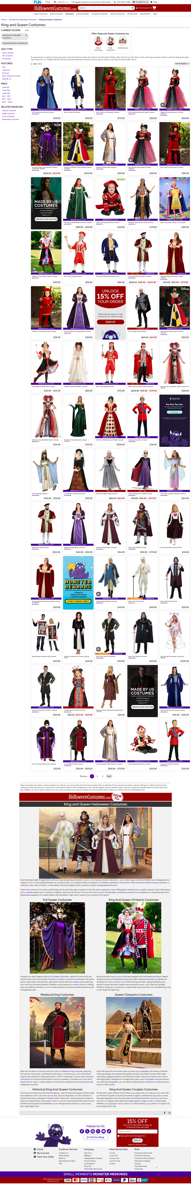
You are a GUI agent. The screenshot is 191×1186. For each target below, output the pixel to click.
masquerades (102, 885)
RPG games (121, 890)
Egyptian (110, 1077)
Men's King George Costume (105, 386)
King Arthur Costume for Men (137, 547)
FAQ (60, 1164)
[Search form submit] (132, 8)
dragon (144, 1101)
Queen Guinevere (142, 1098)
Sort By (181, 63)
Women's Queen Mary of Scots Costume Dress (76, 657)
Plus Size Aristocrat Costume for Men (107, 276)
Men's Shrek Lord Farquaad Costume (107, 112)
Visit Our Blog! (96, 1137)
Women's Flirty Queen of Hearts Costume (45, 276)
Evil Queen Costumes (59, 977)
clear (27, 30)
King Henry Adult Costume (40, 547)
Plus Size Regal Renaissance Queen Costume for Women (46, 602)
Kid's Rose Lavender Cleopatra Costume (173, 493)
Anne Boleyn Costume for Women (74, 493)
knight (130, 1101)
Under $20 (6, 93)
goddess (115, 1082)
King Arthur (126, 1098)
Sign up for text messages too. (132, 1136)
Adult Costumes (40, 14)
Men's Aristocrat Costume (72, 112)
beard (48, 1082)
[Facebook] (82, 1131)
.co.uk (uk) (113, 1156)
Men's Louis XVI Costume (136, 601)
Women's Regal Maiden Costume (74, 547)
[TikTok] (109, 1131)
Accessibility (89, 1164)
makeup (76, 982)
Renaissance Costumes (10, 119)
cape (113, 892)
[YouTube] (103, 1131)
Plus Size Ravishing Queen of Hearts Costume (139, 168)
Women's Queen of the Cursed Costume (140, 222)
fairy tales (74, 890)
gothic (144, 890)
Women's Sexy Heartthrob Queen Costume (45, 440)
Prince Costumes (8, 117)
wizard (158, 1101)
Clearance (6, 70)
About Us (88, 1153)
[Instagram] (98, 1131)
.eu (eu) (112, 1164)
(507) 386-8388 (123, 2)
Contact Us (140, 2)
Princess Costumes (9, 111)
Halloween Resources (93, 1169)
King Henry (69, 1096)
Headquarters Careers (93, 1158)
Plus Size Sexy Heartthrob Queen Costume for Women (174, 387)
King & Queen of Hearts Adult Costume (44, 656)
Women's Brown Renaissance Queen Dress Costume (109, 710)
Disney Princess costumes (156, 883)
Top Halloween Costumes (140, 1167)
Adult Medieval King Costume (73, 764)
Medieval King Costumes (72, 1071)
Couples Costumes (100, 14)
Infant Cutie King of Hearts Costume (139, 764)
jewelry (142, 1082)
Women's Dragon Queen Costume (106, 493)
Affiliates (87, 1156)
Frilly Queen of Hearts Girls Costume (43, 386)
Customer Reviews (142, 1156)
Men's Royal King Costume (168, 601)
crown (101, 892)
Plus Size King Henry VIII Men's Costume (44, 710)
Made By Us (6, 79)
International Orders (67, 1161)
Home (40, 1149)
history (116, 883)
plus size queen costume (151, 1079)
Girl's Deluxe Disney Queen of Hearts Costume (171, 332)
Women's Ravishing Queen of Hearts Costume (171, 113)
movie (76, 984)
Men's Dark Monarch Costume (137, 656)
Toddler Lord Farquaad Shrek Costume (44, 331)
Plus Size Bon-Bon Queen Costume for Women (172, 657)
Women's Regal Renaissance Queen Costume (171, 277)
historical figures (53, 1093)
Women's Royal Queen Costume (106, 547)
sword (23, 1082)
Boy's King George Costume (73, 276)
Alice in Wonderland (114, 979)
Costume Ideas (82, 14)
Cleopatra (145, 1071)
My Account (43, 1153)
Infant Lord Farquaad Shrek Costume (107, 222)
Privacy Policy (90, 1161)
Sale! (155, 14)
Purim (54, 1101)
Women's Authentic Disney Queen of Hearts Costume (77, 168)
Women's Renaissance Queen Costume (172, 710)
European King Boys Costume (169, 764)
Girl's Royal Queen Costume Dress (171, 547)
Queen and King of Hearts (157, 977)
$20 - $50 (6, 96)
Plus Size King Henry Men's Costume (139, 276)
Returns (62, 1158)
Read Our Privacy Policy (137, 1145)
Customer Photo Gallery (144, 1158)
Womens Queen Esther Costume (106, 167)
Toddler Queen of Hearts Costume (74, 710)
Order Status (64, 1156)
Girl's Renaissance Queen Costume (43, 112)
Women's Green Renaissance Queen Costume (75, 440)
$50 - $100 (6, 99)
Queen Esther (53, 1098)
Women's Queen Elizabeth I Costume (75, 386)
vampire (29, 892)
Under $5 (5, 87)
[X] (87, 1131)
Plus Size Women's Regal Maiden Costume (77, 331)
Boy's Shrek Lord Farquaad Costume (171, 167)
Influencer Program (142, 1161)
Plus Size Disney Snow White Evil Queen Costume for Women (44, 168)
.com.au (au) (114, 1158)
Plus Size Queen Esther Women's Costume (109, 764)
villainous (24, 885)
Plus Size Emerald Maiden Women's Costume (78, 222)
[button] (144, 8)
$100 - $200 (7, 102)
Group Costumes (117, 14)
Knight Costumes (8, 114)
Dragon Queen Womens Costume (106, 601)
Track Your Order (45, 1156)
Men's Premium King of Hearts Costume (140, 386)
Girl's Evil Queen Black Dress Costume (44, 764)
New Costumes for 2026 (11, 76)
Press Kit (87, 1166)
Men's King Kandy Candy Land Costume (173, 222)
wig (91, 982)
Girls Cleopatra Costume (39, 493)
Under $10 (6, 90)
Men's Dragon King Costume (137, 331)
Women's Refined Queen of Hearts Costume (110, 440)
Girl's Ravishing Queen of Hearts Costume (141, 112)
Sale (3, 67)
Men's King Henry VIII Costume (105, 656)
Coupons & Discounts (143, 1153)
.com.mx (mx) (114, 1161)
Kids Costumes (56, 14)
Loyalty (137, 1164)
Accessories (132, 14)
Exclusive (70, 14)
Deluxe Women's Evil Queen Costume (140, 493)
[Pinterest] (93, 1131)
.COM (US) (61, 2)
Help (155, 2)
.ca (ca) (112, 1153)
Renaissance (25, 895)
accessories (130, 892)
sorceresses (80, 979)
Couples (111, 1096)
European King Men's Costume (137, 440)
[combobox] (104, 8)
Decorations (145, 14)
